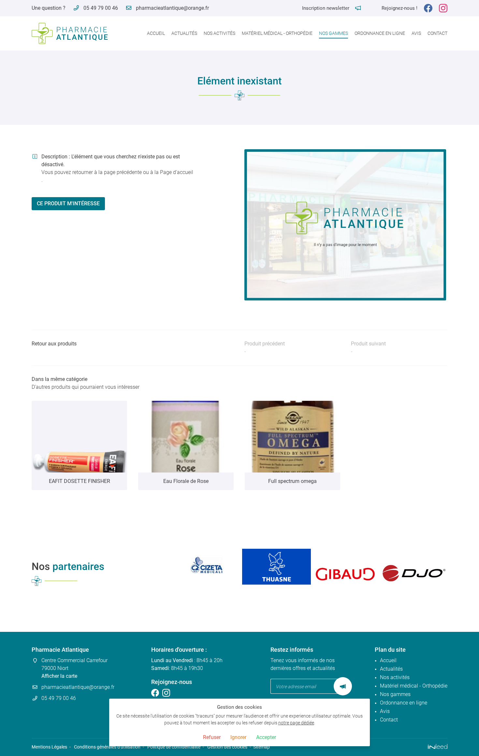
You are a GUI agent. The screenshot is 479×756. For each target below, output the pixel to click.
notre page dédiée (296, 723)
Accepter (266, 737)
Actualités (184, 33)
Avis (416, 33)
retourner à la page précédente (107, 172)
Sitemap (261, 747)
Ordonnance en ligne (380, 33)
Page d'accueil (176, 172)
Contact (437, 33)
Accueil (156, 33)
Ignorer (238, 737)
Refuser (212, 737)
